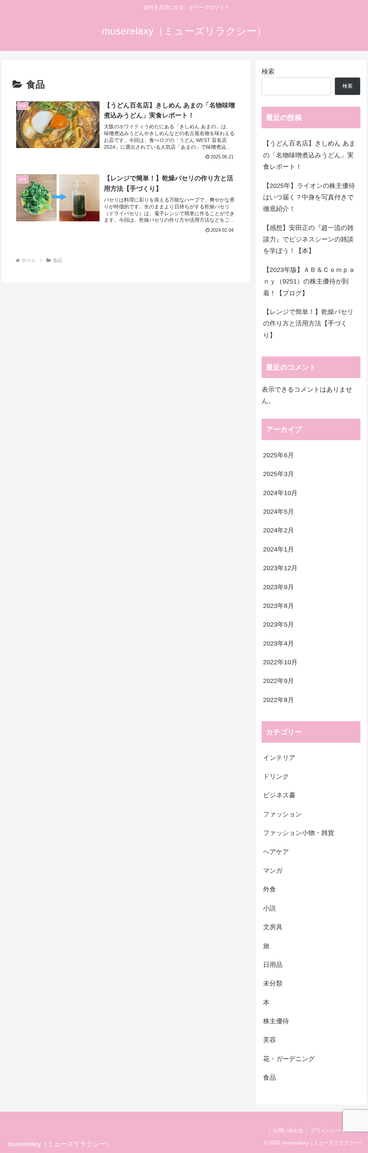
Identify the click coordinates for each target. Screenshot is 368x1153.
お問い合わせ (288, 1130)
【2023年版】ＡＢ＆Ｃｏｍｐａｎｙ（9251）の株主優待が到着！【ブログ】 (309, 281)
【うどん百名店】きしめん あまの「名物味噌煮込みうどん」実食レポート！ (309, 155)
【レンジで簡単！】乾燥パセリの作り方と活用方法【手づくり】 (308, 323)
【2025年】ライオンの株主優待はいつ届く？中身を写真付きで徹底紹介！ (309, 197)
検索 (268, 71)
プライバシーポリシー (336, 1130)
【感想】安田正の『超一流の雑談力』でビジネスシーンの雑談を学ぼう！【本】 (308, 239)
